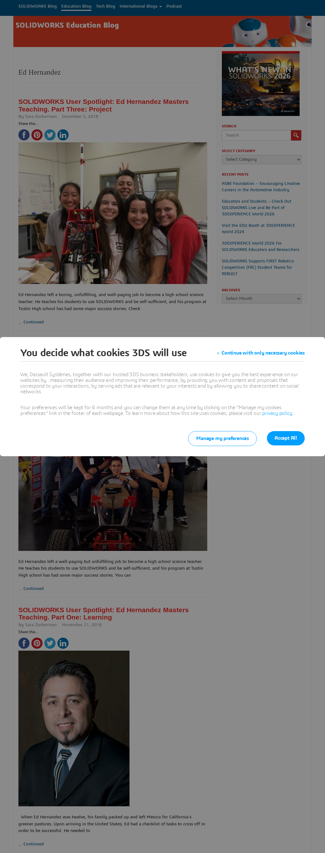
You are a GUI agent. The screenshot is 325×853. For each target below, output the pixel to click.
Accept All (286, 438)
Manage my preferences (222, 438)
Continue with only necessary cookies (263, 352)
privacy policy (277, 413)
